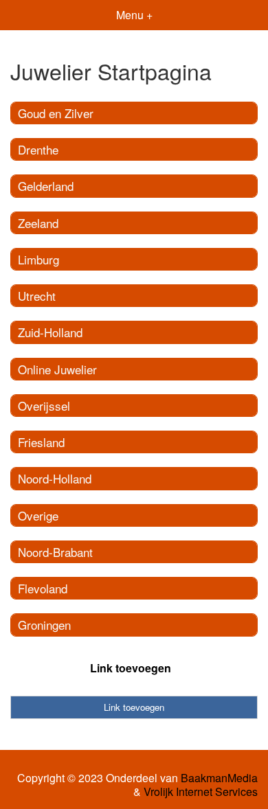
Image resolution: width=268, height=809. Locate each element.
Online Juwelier (57, 369)
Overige (38, 515)
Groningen (44, 624)
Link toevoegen (130, 668)
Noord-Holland (54, 478)
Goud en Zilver (55, 113)
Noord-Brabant (55, 551)
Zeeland (38, 222)
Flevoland (42, 588)
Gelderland (46, 185)
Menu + (134, 15)
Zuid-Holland (50, 332)
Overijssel (44, 405)
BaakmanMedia (219, 778)
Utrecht (37, 295)
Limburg (38, 259)
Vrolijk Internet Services (201, 792)
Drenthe (38, 149)
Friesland (41, 442)
